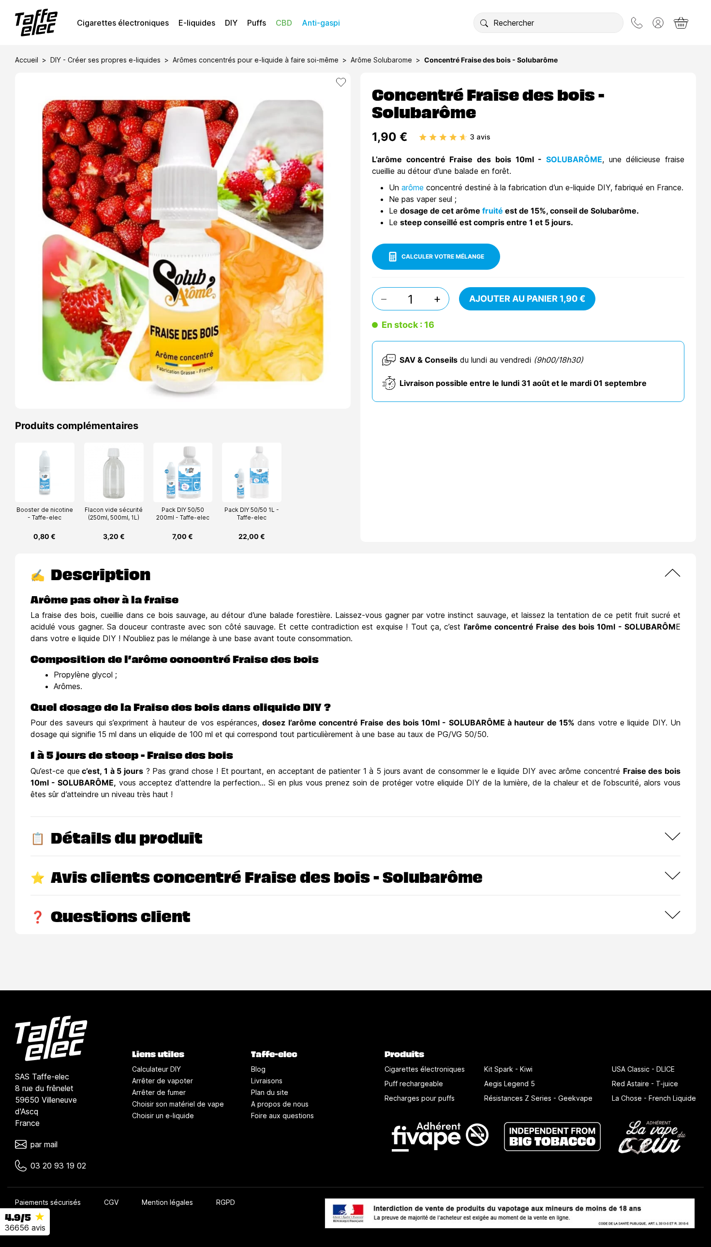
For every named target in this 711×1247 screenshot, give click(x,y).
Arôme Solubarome (381, 60)
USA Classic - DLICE (643, 1069)
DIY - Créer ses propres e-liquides (105, 60)
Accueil (26, 60)
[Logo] (36, 22)
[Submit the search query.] (484, 23)
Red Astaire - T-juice (645, 1083)
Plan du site (269, 1092)
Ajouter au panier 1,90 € (527, 298)
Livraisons (266, 1081)
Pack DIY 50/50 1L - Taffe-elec (251, 513)
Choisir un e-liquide (163, 1115)
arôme (413, 187)
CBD (284, 23)
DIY (231, 23)
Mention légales (167, 1202)
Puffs (256, 23)
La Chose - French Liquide (654, 1098)
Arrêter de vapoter (162, 1081)
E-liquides (196, 23)
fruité (493, 211)
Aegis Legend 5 (509, 1083)
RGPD (225, 1202)
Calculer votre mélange (442, 256)
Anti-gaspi (321, 23)
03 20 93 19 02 (58, 1165)
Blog (258, 1069)
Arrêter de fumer (159, 1092)
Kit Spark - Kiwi (508, 1069)
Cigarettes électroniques (123, 23)
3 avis (480, 137)
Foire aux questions (282, 1115)
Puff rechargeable (414, 1083)
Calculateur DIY (156, 1069)
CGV (111, 1202)
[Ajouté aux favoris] (341, 82)
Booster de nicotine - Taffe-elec (44, 513)
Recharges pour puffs (420, 1098)
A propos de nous (280, 1104)
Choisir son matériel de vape (178, 1104)
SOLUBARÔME (574, 159)
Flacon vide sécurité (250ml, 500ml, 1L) (114, 513)
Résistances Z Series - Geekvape (538, 1098)
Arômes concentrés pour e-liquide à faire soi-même (256, 60)
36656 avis (25, 1227)
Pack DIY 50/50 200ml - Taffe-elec (182, 513)
